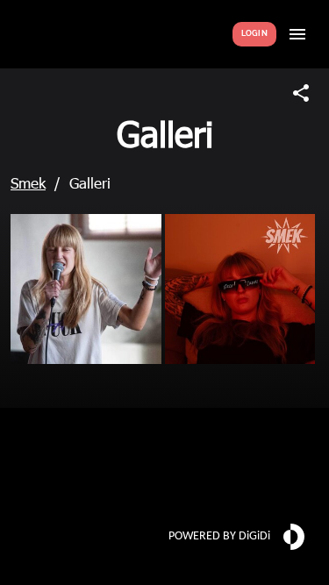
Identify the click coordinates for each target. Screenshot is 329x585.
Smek (28, 182)
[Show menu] (297, 34)
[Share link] (301, 93)
